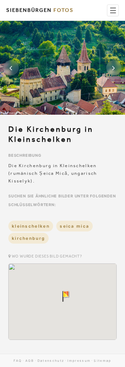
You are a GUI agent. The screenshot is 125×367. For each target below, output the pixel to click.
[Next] (114, 67)
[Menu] (113, 10)
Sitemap (102, 360)
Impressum (79, 360)
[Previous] (11, 67)
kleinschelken (31, 226)
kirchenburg (28, 238)
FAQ (18, 360)
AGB (29, 360)
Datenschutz (51, 360)
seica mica (74, 226)
